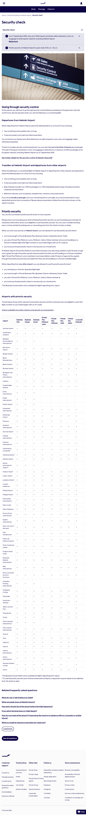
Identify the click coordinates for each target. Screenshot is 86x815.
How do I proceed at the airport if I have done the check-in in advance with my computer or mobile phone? (41, 717)
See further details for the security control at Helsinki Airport (26, 158)
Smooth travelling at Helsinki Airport (19, 15)
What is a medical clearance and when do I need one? (24, 723)
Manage (41, 9)
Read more (13, 41)
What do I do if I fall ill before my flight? (17, 698)
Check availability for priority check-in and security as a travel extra (28, 310)
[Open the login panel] (81, 3)
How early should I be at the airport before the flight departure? (27, 707)
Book (33, 9)
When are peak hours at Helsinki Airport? (18, 702)
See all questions (10, 738)
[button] (4, 3)
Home (4, 15)
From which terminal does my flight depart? (19, 711)
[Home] (43, 3)
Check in (51, 9)
